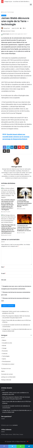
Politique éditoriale (6, 379)
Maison (4, 340)
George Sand (6, 28)
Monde (4, 345)
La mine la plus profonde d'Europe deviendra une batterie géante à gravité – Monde (24, 203)
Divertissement (6, 361)
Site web (3, 279)
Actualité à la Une (7, 343)
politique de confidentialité (8, 377)
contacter (15, 425)
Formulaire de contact (8, 364)
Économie (5, 351)
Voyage (4, 348)
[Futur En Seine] (7, 6)
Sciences (4, 353)
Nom (3, 267)
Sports (4, 358)
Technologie (10, 12)
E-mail (3, 273)
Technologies (5, 356)
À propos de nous (6, 368)
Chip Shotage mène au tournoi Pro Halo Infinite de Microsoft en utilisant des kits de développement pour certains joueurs (8, 229)
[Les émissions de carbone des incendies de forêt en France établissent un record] (24, 219)
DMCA (3, 371)
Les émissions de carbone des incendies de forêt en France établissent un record (24, 228)
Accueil (4, 12)
